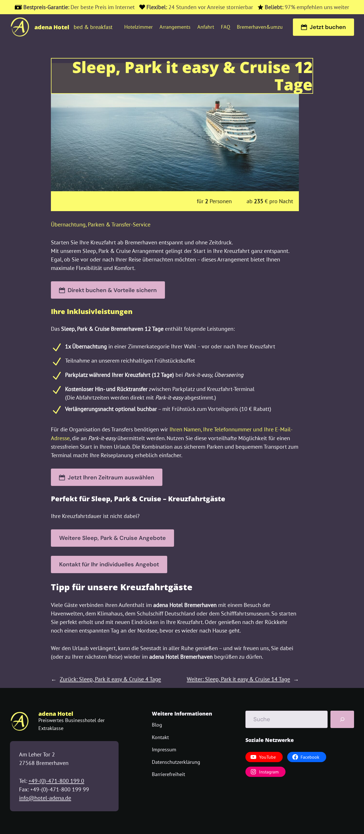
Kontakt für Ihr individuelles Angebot (109, 564)
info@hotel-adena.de (45, 798)
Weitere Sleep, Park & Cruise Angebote (112, 538)
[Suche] (342, 719)
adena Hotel (51, 27)
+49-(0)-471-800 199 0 (56, 781)
